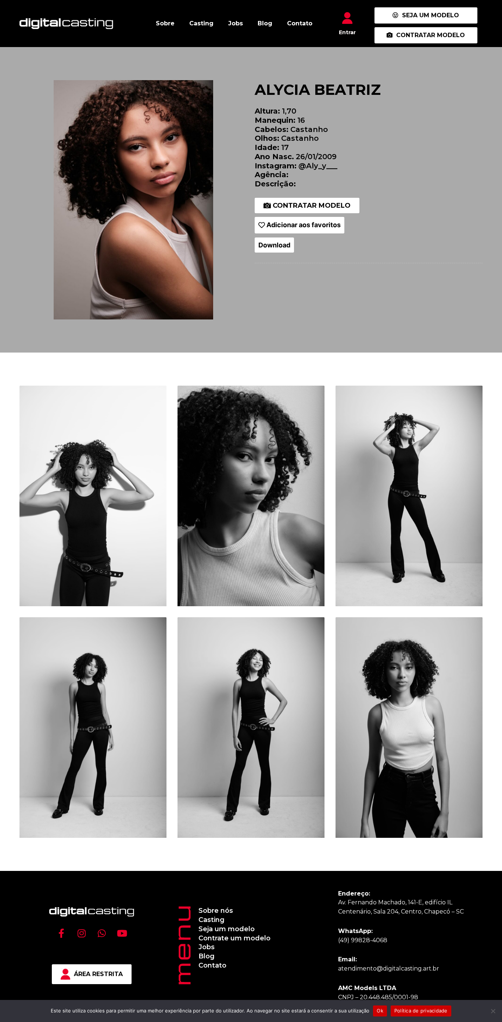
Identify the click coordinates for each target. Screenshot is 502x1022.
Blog (265, 23)
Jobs (235, 23)
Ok (380, 1011)
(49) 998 (350, 940)
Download (274, 245)
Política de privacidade (421, 1011)
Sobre (165, 23)
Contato (299, 23)
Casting (201, 23)
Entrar (347, 32)
